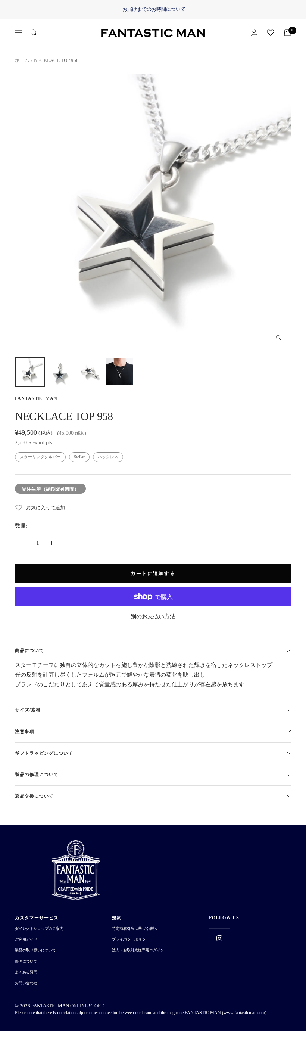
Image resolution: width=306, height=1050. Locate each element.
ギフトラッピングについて (44, 753)
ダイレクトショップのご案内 (39, 928)
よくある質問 (26, 972)
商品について (29, 650)
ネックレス (108, 456)
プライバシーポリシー (130, 939)
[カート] (287, 32)
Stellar (79, 456)
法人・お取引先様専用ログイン (138, 950)
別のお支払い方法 (153, 616)
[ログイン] (254, 32)
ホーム (22, 60)
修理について (26, 961)
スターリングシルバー (40, 456)
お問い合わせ (26, 983)
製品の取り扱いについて (35, 950)
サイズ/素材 (28, 709)
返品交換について (34, 796)
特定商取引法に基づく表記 (134, 928)
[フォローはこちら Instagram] (219, 938)
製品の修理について (37, 774)
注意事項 (24, 731)
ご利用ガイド (26, 939)
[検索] (34, 32)
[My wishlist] (270, 32)
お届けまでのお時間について (153, 9)
